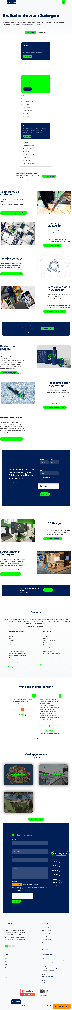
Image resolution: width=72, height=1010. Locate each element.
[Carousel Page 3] (37, 738)
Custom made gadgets (9, 347)
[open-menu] (63, 2)
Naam (51, 459)
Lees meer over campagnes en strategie (13, 213)
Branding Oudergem (55, 224)
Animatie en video (11, 417)
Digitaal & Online (46, 660)
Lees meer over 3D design (52, 538)
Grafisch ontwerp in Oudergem (59, 288)
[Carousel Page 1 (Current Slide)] (34, 738)
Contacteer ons (47, 328)
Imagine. (30, 173)
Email (13, 856)
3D (42, 665)
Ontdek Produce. (49, 176)
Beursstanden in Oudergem (10, 553)
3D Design (54, 523)
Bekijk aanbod (27, 56)
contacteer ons (42, 32)
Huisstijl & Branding (46, 631)
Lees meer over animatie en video (11, 439)
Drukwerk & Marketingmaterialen (17, 631)
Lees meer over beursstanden (10, 574)
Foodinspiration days (18, 802)
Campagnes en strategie (9, 193)
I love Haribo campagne (18, 774)
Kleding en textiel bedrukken (16, 667)
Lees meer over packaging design (54, 407)
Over (6, 954)
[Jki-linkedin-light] (6, 946)
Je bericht (15, 865)
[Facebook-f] (13, 946)
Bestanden (14, 881)
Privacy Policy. (48, 1005)
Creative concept (11, 258)
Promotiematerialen (14, 662)
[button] (19, 631)
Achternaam (15, 848)
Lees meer (48, 590)
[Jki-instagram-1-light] (9, 946)
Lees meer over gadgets (9, 372)
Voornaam (42, 459)
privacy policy (27, 890)
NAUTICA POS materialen (53, 774)
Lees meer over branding (52, 245)
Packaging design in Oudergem (59, 384)
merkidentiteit (4, 368)
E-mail (41, 470)
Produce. (22, 177)
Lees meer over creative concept (11, 274)
